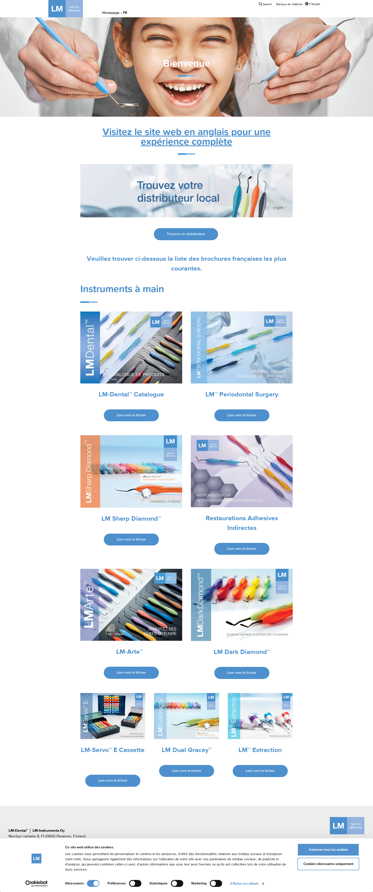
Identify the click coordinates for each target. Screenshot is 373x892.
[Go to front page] (72, 8)
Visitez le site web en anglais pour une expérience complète (187, 137)
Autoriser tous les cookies (328, 849)
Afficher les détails (244, 883)
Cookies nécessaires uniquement (328, 864)
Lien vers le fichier (131, 415)
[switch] (135, 883)
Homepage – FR (114, 13)
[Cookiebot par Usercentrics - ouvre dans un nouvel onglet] (36, 883)
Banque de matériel (289, 4)
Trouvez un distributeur (186, 234)
